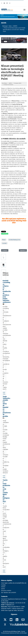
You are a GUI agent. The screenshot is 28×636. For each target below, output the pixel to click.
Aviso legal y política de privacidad (10, 583)
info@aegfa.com (9, 604)
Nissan (4, 239)
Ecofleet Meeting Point (14, 239)
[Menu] (24, 9)
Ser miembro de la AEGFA (8, 592)
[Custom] (9, 3)
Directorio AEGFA (6, 590)
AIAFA (3, 588)
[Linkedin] (7, 3)
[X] (5, 618)
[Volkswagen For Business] (14, 40)
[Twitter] (1, 3)
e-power (4, 243)
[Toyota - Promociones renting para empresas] (3, 265)
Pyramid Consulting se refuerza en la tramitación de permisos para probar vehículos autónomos (7, 291)
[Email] (23, 618)
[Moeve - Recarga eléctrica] (14, 16)
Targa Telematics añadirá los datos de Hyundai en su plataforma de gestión (7, 406)
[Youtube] (4, 3)
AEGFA (10, 83)
